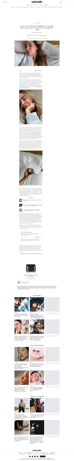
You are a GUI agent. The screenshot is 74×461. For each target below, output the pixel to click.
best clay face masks (28, 134)
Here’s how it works (46, 38)
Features (45, 35)
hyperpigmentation (34, 74)
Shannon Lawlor (33, 35)
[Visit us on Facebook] (35, 456)
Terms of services (29, 239)
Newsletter (41, 70)
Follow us (37, 70)
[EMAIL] (27, 282)
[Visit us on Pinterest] (37, 456)
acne (30, 74)
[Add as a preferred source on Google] (47, 456)
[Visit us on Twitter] (30, 456)
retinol (32, 247)
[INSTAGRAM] (26, 282)
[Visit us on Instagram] (32, 456)
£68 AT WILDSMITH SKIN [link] (31, 278)
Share (21, 70)
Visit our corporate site (48, 458)
